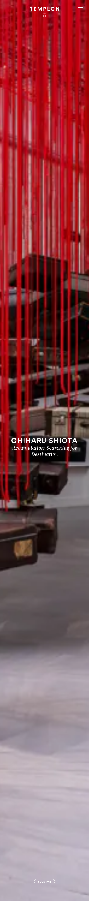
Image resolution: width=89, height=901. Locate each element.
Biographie (44, 882)
